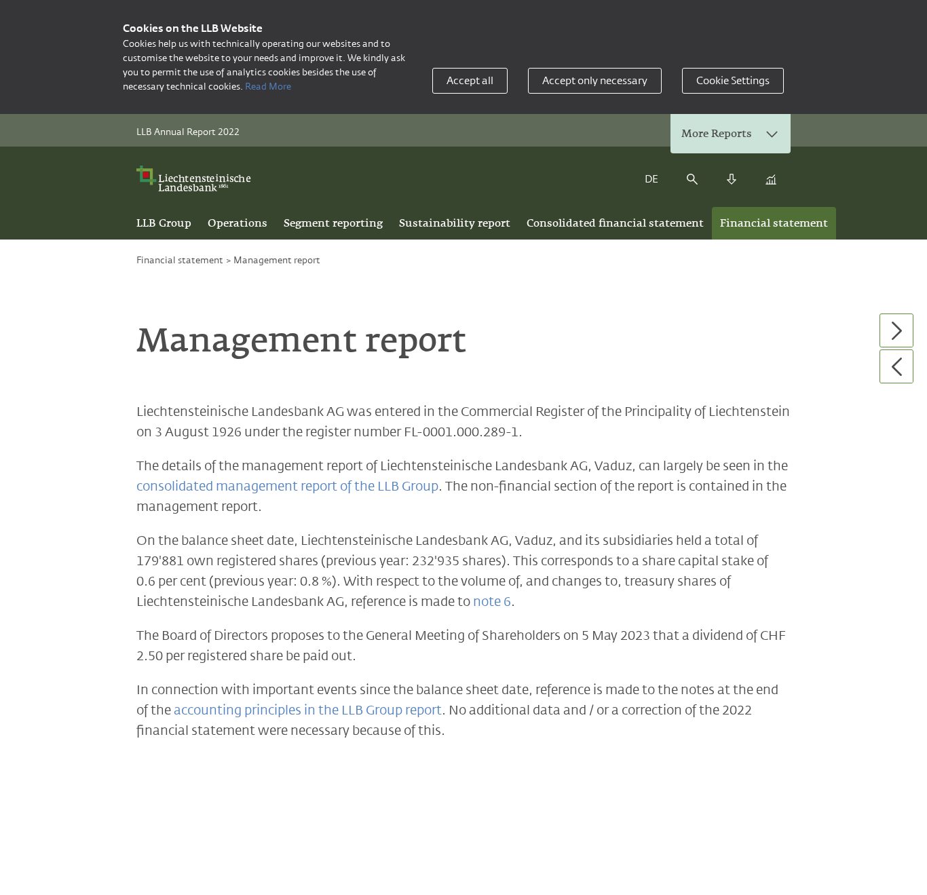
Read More (268, 86)
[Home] (197, 178)
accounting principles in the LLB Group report (308, 709)
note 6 (492, 601)
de (651, 179)
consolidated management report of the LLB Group (287, 485)
